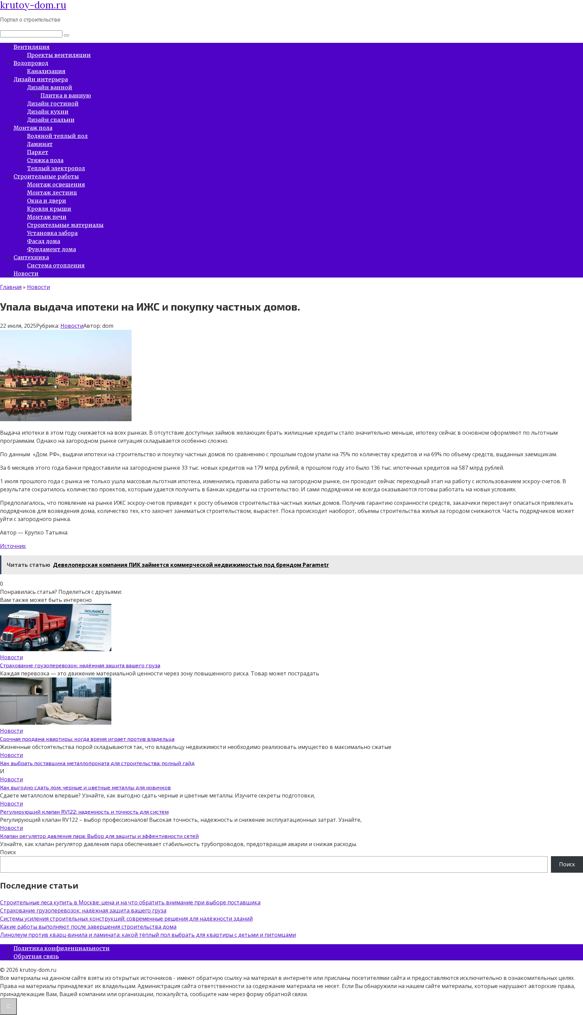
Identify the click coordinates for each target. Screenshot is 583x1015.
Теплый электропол (56, 168)
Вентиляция (31, 47)
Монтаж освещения (56, 184)
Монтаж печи (46, 216)
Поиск (8, 852)
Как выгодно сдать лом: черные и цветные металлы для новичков (85, 787)
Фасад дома (43, 241)
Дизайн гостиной (53, 103)
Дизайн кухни (47, 111)
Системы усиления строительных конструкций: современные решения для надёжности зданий (126, 918)
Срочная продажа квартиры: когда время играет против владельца (87, 738)
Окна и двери (46, 200)
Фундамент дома (51, 249)
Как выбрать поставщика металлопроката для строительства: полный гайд (97, 763)
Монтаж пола (32, 127)
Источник (13, 546)
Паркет (37, 152)
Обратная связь (36, 956)
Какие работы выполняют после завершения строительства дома (88, 926)
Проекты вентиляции (59, 55)
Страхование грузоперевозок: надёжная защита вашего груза (80, 665)
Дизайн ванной (49, 87)
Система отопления (56, 265)
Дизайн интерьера (40, 79)
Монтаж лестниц (52, 192)
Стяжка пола (45, 160)
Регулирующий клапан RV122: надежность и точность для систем (84, 811)
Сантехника (31, 257)
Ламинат (40, 144)
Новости (25, 273)
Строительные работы (46, 176)
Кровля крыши (49, 208)
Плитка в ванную (65, 95)
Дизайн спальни (51, 119)
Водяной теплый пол (57, 136)
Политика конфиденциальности (61, 948)
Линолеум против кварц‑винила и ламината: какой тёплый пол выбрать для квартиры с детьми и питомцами (148, 934)
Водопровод (30, 63)
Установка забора (52, 233)
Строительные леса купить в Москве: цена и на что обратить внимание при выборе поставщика (130, 902)
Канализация (46, 71)
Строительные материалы (65, 225)
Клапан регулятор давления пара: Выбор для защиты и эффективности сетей (99, 836)
